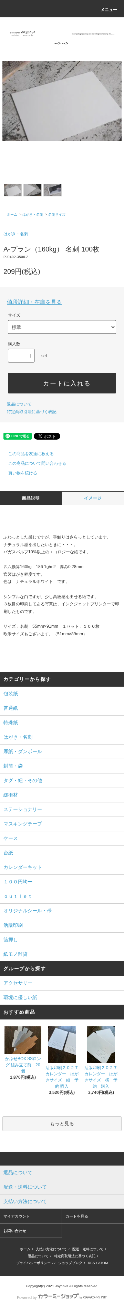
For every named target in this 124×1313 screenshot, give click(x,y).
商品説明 (31, 498)
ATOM (103, 1263)
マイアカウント (16, 1216)
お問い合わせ (14, 1231)
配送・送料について (87, 1249)
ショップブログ (70, 1263)
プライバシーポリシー (33, 1263)
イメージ (93, 498)
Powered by (27, 1297)
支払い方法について (51, 1249)
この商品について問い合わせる (37, 463)
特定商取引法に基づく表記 (31, 411)
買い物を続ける (22, 473)
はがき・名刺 (32, 214)
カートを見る (76, 1216)
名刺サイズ (56, 214)
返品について (19, 404)
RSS (91, 1263)
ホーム (12, 214)
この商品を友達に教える (31, 453)
